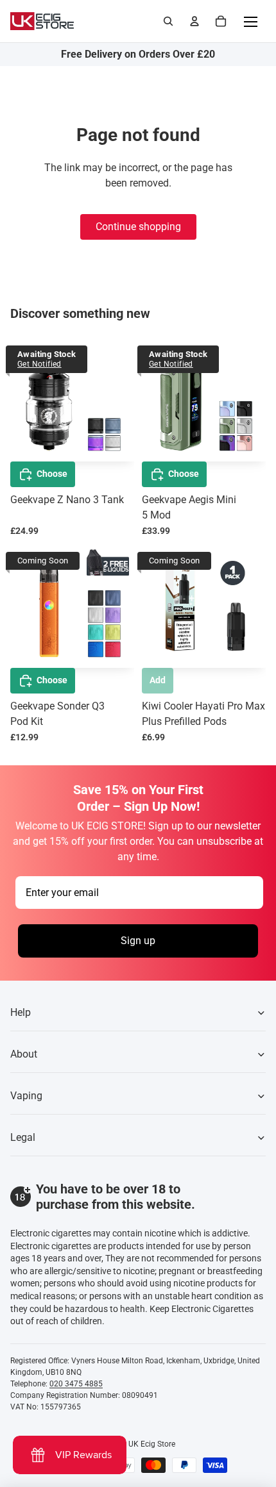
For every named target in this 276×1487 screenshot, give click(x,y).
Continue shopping (138, 226)
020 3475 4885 (76, 1383)
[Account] (194, 21)
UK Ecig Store (151, 1444)
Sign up (138, 941)
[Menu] (250, 21)
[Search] (168, 21)
